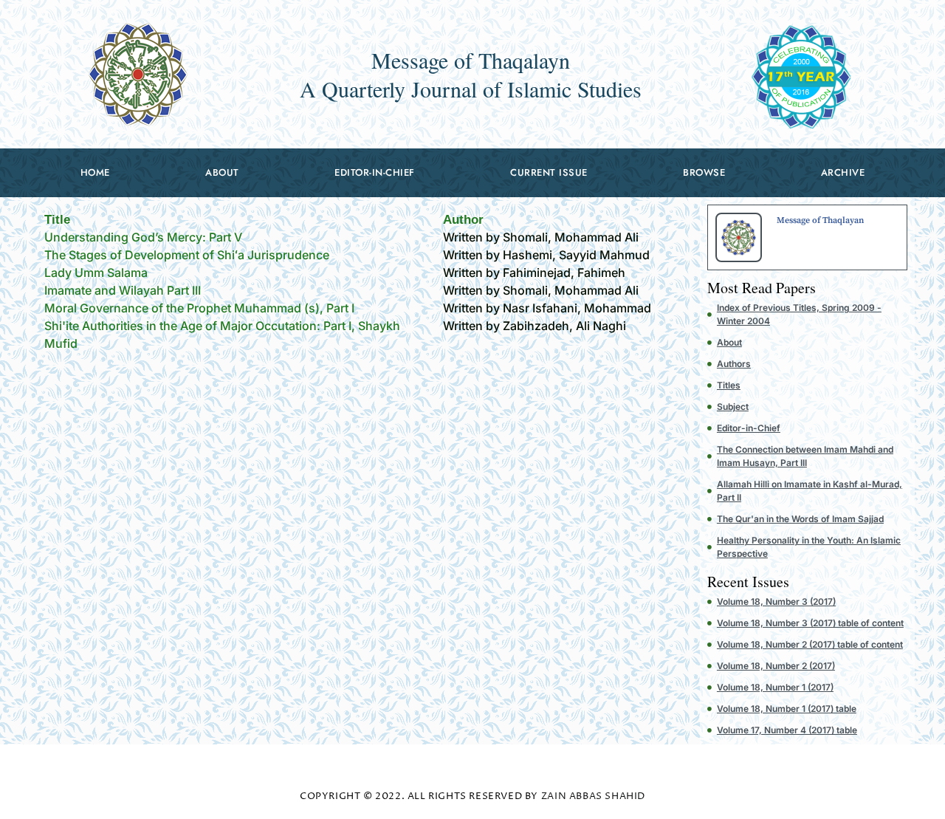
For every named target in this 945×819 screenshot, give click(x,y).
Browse (704, 172)
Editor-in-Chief (374, 172)
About (222, 172)
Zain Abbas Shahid (593, 796)
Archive (843, 172)
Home (95, 172)
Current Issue (549, 172)
